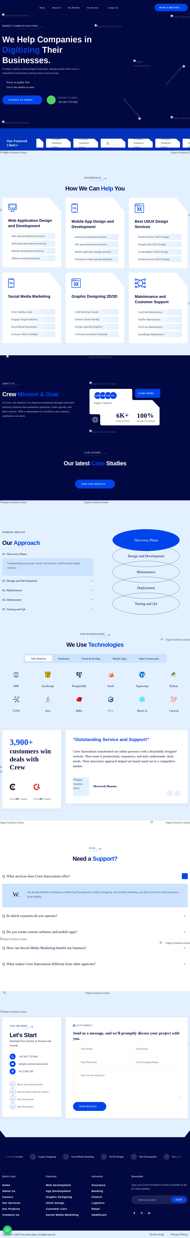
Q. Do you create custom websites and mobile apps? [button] (39, 932)
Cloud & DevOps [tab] (90, 658)
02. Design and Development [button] (19, 580)
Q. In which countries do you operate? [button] (29, 916)
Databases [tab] (63, 658)
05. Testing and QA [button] (14, 609)
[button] (150, 540)
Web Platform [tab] (38, 658)
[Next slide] (177, 793)
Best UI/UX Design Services (151, 224)
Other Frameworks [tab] (149, 658)
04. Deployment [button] (12, 599)
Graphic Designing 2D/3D (94, 296)
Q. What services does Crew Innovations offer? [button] (36, 876)
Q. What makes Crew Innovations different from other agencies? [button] (48, 964)
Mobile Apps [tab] (120, 658)
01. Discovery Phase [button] (14, 554)
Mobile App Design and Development (93, 224)
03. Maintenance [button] (12, 590)
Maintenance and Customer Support (152, 299)
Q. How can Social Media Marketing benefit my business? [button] (44, 948)
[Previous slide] (170, 793)
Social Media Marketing (29, 296)
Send (179, 1200)
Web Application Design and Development (30, 223)
